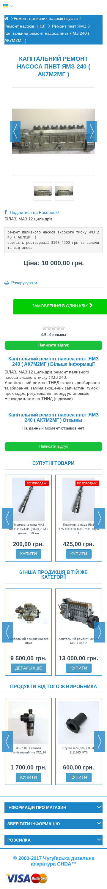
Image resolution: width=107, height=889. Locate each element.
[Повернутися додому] (6, 19)
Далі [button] (91, 131)
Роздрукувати (23, 282)
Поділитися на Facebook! (34, 212)
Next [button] (99, 518)
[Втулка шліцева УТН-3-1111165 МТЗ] (78, 722)
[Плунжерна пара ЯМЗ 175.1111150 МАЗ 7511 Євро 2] (78, 499)
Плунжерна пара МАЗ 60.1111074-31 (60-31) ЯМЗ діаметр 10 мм (28, 529)
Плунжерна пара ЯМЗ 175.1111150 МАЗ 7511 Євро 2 (79, 529)
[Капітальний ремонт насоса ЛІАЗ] (28, 613)
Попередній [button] (15, 131)
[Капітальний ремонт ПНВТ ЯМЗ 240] (43, 191)
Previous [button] (7, 518)
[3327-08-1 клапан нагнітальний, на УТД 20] (28, 722)
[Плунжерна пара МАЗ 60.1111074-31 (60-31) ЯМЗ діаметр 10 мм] (28, 499)
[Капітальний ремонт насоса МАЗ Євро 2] (78, 613)
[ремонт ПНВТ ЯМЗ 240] (64, 191)
